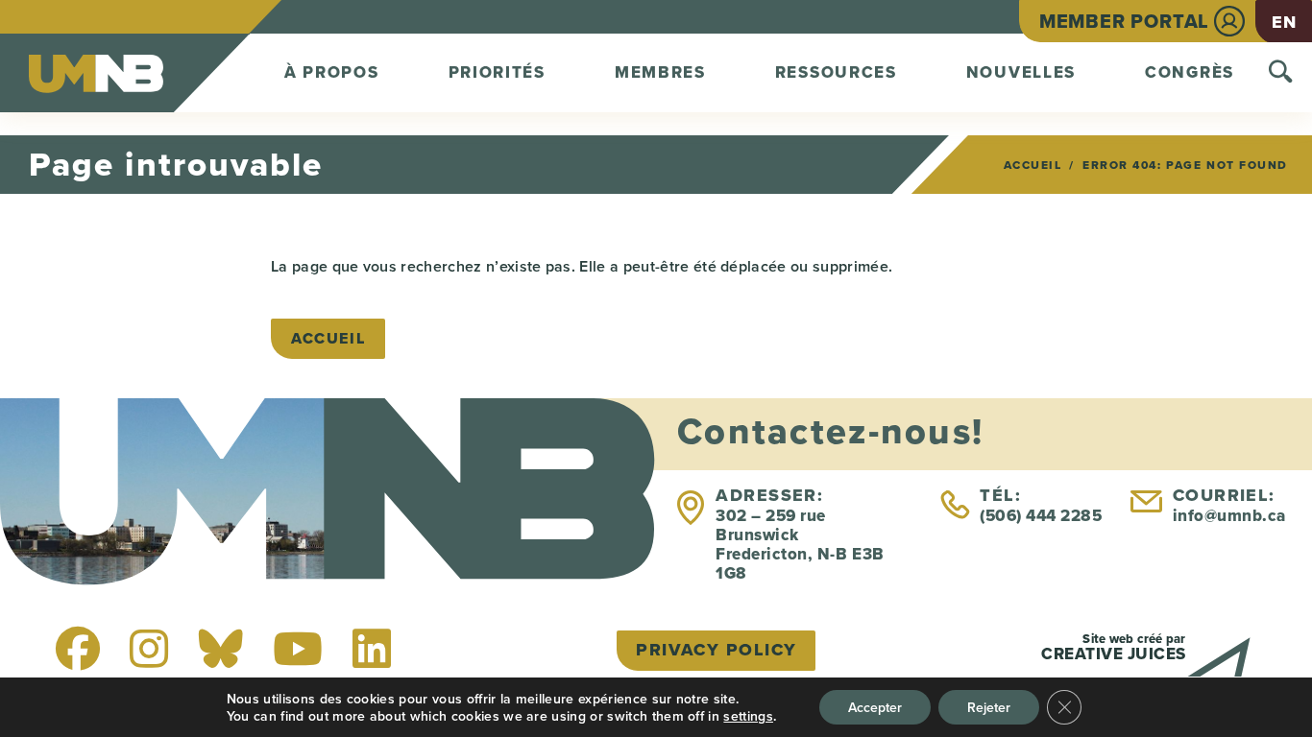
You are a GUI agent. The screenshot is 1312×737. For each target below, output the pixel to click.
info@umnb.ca (1229, 516)
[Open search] (1281, 73)
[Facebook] (78, 649)
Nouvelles (1021, 72)
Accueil (1033, 165)
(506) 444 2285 (1041, 516)
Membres (660, 72)
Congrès (1189, 72)
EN (1284, 22)
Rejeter (988, 707)
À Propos (331, 72)
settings (748, 716)
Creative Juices (1113, 654)
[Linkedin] (371, 649)
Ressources (836, 72)
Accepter (875, 707)
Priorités (497, 72)
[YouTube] (298, 649)
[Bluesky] (221, 649)
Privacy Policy (716, 649)
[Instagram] (149, 649)
